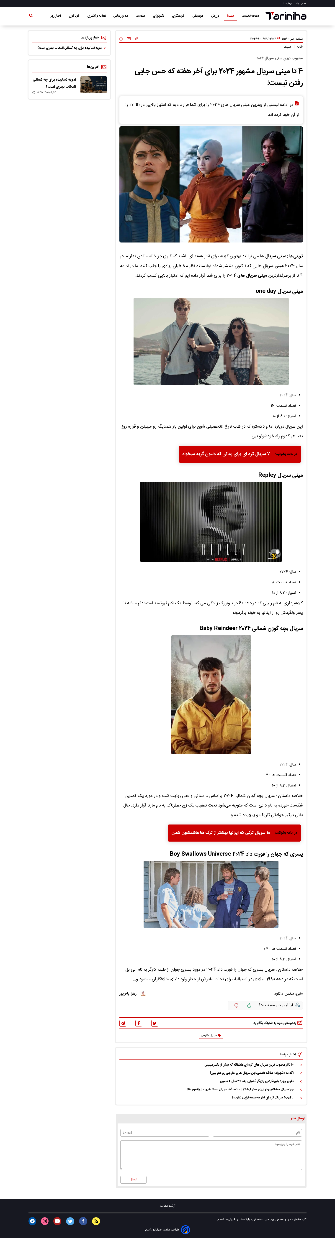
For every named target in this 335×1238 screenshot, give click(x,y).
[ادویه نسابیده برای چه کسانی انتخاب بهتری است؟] (93, 84)
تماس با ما (301, 3)
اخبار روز (56, 16)
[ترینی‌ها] (286, 16)
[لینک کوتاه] (136, 38)
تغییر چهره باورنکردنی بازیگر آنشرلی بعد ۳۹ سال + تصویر (257, 1081)
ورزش (215, 16)
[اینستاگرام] (45, 1221)
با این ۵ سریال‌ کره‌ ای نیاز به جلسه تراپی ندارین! (263, 1097)
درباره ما (288, 3)
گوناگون (74, 16)
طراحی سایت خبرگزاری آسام (162, 1230)
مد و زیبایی (121, 16)
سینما (230, 16)
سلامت (141, 16)
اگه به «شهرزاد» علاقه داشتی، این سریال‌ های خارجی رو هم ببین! (252, 1073)
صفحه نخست (250, 16)
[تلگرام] (122, 1023)
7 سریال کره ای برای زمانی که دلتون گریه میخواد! (225, 454)
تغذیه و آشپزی (96, 16)
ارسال (133, 1179)
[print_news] (121, 39)
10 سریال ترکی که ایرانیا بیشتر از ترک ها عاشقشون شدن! (220, 833)
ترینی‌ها (229, 1219)
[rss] (96, 1221)
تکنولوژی (159, 16)
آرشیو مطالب (167, 1206)
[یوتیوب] (57, 1221)
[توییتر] (154, 1023)
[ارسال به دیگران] (128, 38)
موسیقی (198, 16)
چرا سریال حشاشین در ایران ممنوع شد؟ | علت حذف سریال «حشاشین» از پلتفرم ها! (240, 1089)
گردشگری (178, 16)
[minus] (236, 1005)
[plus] (249, 1005)
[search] (31, 16)
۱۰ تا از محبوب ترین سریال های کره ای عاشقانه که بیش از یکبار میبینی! (249, 1065)
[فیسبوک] (138, 1023)
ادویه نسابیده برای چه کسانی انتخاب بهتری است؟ (70, 48)
